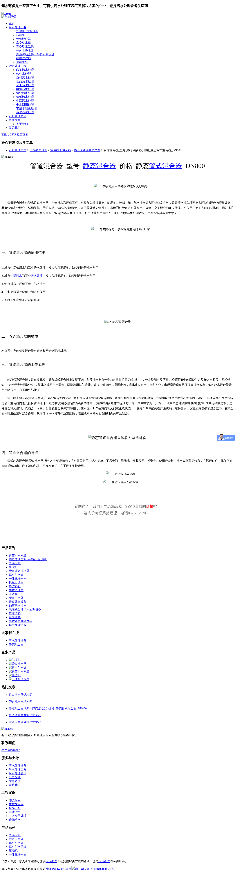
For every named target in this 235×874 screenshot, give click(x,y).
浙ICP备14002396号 (58, 869)
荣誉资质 (15, 781)
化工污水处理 (25, 85)
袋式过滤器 (16, 590)
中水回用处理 (25, 104)
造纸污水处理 (25, 96)
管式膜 (13, 594)
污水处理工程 (17, 65)
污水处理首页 (17, 150)
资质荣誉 (15, 120)
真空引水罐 (23, 42)
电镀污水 (15, 812)
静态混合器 (99, 166)
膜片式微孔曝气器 (20, 621)
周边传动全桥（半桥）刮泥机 (35, 54)
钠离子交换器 (17, 605)
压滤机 (20, 35)
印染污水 (15, 800)
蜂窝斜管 (15, 586)
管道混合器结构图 (20, 701)
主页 (12, 23)
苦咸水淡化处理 (26, 108)
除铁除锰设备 (17, 601)
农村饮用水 (16, 804)
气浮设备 (15, 563)
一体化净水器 (25, 50)
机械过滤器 (23, 58)
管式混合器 (165, 166)
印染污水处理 (25, 69)
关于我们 (22, 123)
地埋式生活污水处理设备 (25, 609)
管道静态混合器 (60, 150)
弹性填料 (15, 617)
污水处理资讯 (17, 116)
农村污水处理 (25, 77)
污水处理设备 (17, 27)
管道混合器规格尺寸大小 (25, 722)
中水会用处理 (17, 815)
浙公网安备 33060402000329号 (94, 869)
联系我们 (15, 127)
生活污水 (16, 275)
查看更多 (22, 62)
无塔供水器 (16, 597)
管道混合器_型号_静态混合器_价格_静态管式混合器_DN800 (48, 708)
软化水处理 (23, 73)
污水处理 (37, 275)
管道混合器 (23, 38)
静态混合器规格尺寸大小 (25, 715)
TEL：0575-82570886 (14, 134)
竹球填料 (15, 613)
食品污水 (15, 808)
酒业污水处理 (25, 93)
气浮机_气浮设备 (27, 31)
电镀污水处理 (25, 89)
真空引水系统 (25, 46)
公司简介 (15, 777)
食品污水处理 (25, 81)
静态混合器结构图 (20, 694)
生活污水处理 (25, 100)
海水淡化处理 (25, 112)
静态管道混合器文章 (87, 150)
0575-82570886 (10, 750)
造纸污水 (15, 819)
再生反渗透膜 (17, 624)
